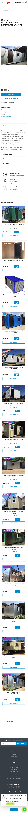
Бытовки (14, 765)
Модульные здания (14, 773)
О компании (14, 754)
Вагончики (14, 769)
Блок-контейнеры (14, 767)
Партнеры (14, 756)
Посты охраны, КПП (14, 776)
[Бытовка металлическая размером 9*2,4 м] (14, 55)
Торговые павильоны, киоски (14, 778)
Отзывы (14, 758)
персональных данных (12, 807)
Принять (14, 809)
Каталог (14, 762)
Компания (14, 751)
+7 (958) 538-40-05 (18, 2)
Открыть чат (10, 803)
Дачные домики (14, 771)
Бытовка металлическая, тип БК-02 (14, 260)
